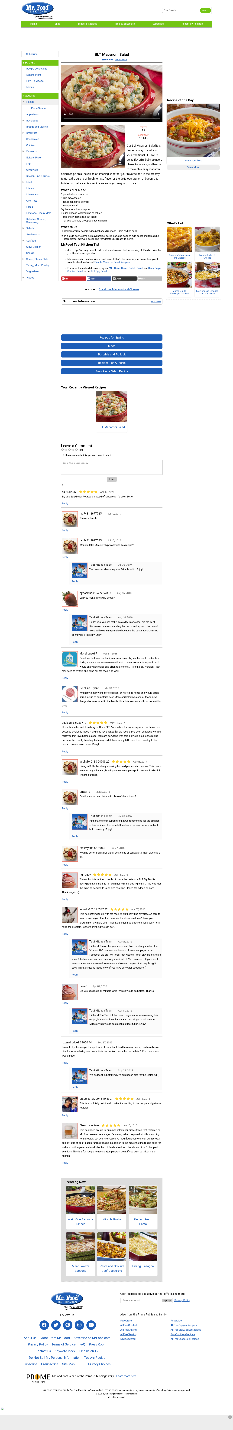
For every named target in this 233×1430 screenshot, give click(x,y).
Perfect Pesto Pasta (143, 1222)
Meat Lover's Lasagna (80, 1268)
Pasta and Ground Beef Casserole (112, 1268)
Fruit (28, 163)
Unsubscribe (49, 1364)
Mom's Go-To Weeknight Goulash (179, 292)
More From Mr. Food (55, 1338)
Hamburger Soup (193, 160)
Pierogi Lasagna (143, 1266)
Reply (65, 503)
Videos (30, 277)
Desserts (31, 151)
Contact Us (43, 1351)
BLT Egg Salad (99, 271)
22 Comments (121, 59)
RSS (81, 1364)
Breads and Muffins (37, 126)
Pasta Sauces (38, 108)
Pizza (29, 206)
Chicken (30, 145)
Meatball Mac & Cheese (207, 256)
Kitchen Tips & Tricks (38, 176)
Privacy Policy (38, 1344)
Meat (29, 182)
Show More (156, 302)
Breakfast (31, 132)
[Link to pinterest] (67, 1325)
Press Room (97, 1344)
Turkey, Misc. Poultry (37, 265)
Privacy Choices (99, 1364)
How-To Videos (35, 80)
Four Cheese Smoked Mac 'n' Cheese (207, 292)
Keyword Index (65, 1351)
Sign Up (167, 1300)
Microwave (32, 194)
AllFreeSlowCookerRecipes (186, 1329)
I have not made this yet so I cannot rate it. (88, 455)
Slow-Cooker (33, 246)
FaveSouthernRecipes (183, 1334)
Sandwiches (33, 234)
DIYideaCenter (128, 1338)
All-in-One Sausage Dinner (80, 1222)
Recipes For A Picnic (112, 363)
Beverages (32, 120)
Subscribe (32, 54)
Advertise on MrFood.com (92, 1338)
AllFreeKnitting (128, 1329)
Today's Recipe (94, 1358)
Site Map (68, 1364)
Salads (30, 228)
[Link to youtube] (91, 1325)
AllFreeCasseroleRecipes (185, 1338)
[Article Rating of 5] (107, 59)
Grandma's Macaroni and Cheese (119, 289)
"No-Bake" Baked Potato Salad (126, 268)
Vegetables (32, 271)
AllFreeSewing (128, 1334)
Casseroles (32, 139)
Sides (111, 346)
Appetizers (32, 114)
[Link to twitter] (56, 1325)
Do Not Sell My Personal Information (54, 1358)
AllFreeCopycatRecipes (184, 1325)
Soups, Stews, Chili (37, 259)
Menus (30, 87)
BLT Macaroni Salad (111, 427)
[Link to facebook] (44, 1325)
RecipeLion (177, 1320)
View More (193, 167)
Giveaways (32, 169)
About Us (30, 1338)
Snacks (30, 252)
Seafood (31, 240)
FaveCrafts (126, 1320)
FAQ (82, 1344)
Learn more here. (126, 1376)
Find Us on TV (89, 1351)
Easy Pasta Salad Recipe (111, 371)
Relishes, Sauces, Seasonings (36, 221)
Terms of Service (64, 1344)
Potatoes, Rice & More (38, 213)
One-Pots (31, 200)
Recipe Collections (36, 68)
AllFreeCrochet (128, 1325)
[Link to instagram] (79, 1325)
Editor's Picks (34, 74)
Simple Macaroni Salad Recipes (112, 262)
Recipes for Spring (111, 337)
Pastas (30, 101)
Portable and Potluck (112, 354)
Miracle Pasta (112, 1219)
